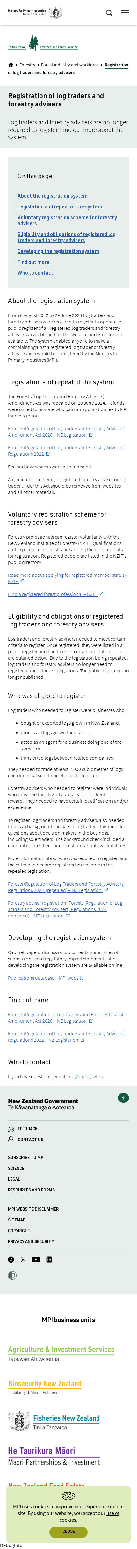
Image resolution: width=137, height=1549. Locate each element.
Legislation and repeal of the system (60, 207)
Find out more (33, 262)
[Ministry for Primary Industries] (35, 13)
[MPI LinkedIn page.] (49, 1260)
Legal (14, 1180)
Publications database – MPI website (46, 977)
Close (68, 1532)
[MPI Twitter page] (23, 1260)
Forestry (27, 65)
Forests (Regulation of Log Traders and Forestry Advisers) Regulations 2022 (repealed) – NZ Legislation (66, 886)
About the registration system (53, 196)
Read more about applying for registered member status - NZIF (67, 578)
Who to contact (35, 273)
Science (16, 1169)
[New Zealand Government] (68, 1105)
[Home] (11, 65)
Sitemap (16, 1221)
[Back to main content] (123, 1098)
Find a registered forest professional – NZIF (53, 594)
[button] (12, 1276)
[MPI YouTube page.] (36, 1260)
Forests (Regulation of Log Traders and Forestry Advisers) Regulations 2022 (66, 450)
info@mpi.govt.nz (85, 1076)
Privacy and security (31, 1242)
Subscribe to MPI (26, 1158)
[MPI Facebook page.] (11, 1260)
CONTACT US (30, 1140)
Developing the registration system (58, 252)
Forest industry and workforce (69, 65)
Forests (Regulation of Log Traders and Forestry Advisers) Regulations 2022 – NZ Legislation (66, 1036)
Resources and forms (31, 1191)
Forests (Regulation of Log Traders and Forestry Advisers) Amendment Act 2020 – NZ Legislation (66, 431)
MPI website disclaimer (33, 1210)
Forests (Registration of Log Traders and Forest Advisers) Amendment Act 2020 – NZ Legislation (65, 1017)
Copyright (19, 1231)
